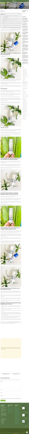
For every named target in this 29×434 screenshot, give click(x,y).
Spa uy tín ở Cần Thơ (25, 91)
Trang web (2, 395)
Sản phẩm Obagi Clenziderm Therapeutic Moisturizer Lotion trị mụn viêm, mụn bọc (11, 21)
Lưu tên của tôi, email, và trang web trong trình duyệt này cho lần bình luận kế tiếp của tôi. (11, 398)
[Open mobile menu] (1, 1)
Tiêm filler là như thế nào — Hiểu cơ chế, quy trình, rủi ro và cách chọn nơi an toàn (25, 29)
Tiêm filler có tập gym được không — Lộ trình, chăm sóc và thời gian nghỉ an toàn (25, 39)
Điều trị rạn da (24, 114)
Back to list (11, 373)
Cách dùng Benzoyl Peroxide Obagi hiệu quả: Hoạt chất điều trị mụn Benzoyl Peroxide (10, 19)
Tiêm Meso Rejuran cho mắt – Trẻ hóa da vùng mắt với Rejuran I (25, 21)
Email (1, 392)
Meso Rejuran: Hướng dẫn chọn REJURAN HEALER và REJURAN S (25, 19)
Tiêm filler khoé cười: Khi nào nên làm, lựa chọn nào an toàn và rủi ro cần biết (25, 42)
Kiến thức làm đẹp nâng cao (25, 86)
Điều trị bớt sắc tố (24, 99)
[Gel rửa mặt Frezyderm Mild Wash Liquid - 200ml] (23, 416)
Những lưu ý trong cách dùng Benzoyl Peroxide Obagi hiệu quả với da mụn (11, 27)
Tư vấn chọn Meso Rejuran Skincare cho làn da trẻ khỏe (25, 24)
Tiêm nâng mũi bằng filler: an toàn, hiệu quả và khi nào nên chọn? (25, 60)
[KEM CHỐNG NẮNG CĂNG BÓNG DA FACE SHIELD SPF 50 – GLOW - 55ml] (23, 423)
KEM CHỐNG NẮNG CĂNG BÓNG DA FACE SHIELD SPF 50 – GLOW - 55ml (26, 422)
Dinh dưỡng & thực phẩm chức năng (25, 77)
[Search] (26, 1)
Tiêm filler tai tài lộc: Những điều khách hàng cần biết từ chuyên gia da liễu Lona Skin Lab (25, 45)
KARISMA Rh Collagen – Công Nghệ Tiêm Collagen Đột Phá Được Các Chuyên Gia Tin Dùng (25, 83)
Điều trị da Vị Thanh (25, 111)
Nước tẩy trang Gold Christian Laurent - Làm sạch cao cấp (26, 409)
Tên (1, 389)
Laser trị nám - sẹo (24, 87)
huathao (4, 11)
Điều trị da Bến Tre (24, 101)
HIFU (23, 78)
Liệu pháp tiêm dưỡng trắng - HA (25, 89)
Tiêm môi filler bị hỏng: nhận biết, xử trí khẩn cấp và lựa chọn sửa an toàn (25, 63)
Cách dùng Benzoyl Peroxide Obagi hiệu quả (5, 104)
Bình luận (2, 381)
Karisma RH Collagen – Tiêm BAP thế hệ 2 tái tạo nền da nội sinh (25, 27)
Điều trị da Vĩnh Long (25, 110)
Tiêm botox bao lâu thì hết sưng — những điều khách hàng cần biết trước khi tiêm (25, 33)
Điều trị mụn (24, 112)
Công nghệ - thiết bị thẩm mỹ (25, 75)
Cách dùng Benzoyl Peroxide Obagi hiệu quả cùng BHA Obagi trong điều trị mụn (11, 23)
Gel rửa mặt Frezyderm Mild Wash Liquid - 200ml (26, 415)
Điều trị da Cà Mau (24, 102)
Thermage (24, 92)
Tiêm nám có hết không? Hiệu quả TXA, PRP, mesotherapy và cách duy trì (25, 53)
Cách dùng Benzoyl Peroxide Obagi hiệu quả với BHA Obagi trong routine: (12, 26)
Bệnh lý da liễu (24, 68)
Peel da (23, 90)
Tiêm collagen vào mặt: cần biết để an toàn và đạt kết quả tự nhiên (25, 36)
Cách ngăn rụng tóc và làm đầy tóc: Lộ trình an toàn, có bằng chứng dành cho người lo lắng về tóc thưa (25, 56)
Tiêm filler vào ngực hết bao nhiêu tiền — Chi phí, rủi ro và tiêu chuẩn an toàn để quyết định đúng (25, 49)
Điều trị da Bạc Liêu (24, 100)
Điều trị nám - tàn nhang (25, 113)
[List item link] (4, 422)
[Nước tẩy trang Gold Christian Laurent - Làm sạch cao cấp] (23, 410)
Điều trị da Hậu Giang (25, 103)
